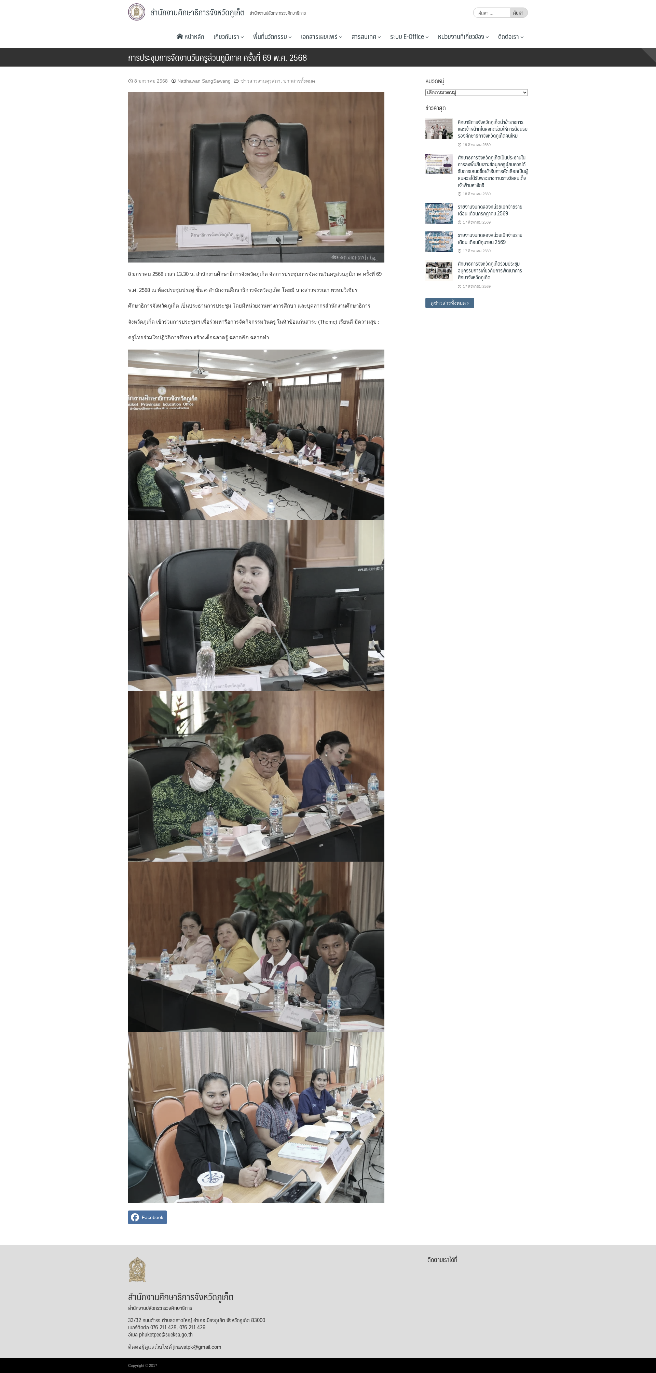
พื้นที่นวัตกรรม (270, 36)
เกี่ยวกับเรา (227, 36)
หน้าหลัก (193, 36)
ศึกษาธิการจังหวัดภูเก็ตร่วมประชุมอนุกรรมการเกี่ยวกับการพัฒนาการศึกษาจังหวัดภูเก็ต (490, 270)
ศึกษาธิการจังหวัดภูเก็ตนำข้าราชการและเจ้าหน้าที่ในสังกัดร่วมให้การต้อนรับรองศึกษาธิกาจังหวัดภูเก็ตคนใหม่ (493, 128)
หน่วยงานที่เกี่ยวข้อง (462, 36)
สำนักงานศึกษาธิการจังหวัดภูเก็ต (197, 12)
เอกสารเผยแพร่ (320, 36)
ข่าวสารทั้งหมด (299, 81)
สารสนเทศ (365, 36)
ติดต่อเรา (509, 36)
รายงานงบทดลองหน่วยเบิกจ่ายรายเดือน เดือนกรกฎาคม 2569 (490, 210)
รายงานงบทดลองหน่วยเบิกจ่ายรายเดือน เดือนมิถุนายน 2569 (490, 238)
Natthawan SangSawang (204, 81)
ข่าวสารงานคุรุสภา (261, 81)
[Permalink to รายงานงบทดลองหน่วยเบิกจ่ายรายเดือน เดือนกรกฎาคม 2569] (439, 213)
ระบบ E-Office (407, 36)
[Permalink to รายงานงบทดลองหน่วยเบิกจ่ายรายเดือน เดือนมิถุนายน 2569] (439, 241)
